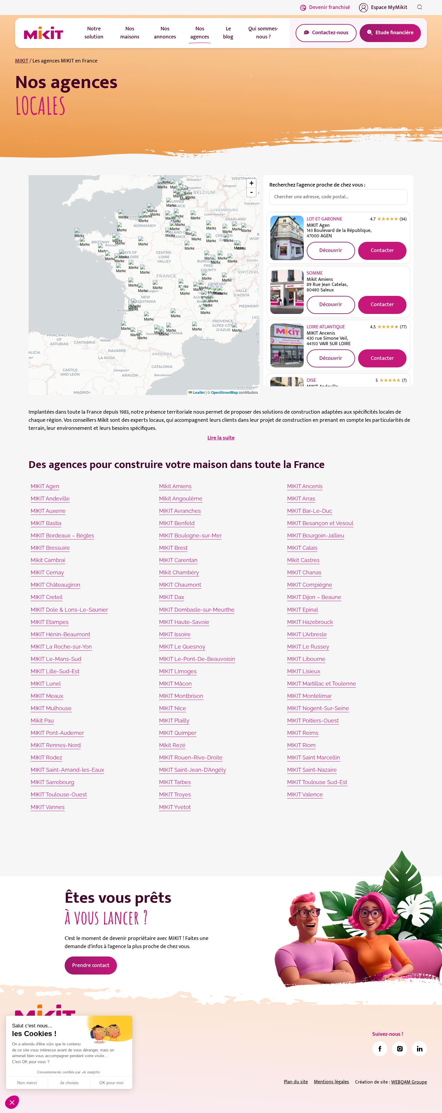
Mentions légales (331, 1082)
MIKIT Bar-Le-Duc (309, 511)
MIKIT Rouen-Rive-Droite (191, 757)
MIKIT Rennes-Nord (56, 745)
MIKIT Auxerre (48, 511)
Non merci (27, 1082)
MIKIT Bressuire (50, 548)
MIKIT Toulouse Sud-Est (317, 782)
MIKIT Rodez (46, 757)
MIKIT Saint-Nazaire (312, 770)
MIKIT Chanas (304, 572)
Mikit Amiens (175, 486)
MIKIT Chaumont (180, 585)
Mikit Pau (42, 720)
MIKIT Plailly (174, 720)
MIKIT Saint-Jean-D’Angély (192, 770)
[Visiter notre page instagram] (399, 1048)
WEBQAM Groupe (409, 1082)
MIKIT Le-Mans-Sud (56, 659)
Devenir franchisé (329, 7)
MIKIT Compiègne (309, 585)
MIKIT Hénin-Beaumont (60, 634)
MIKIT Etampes (50, 622)
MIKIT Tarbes (175, 782)
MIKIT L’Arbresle (307, 634)
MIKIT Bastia (46, 523)
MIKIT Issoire (175, 634)
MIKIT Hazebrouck (310, 622)
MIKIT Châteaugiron (55, 585)
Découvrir (330, 250)
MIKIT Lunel (46, 683)
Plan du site (296, 1082)
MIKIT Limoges (178, 671)
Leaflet (198, 392)
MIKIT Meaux (47, 696)
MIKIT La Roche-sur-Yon (61, 646)
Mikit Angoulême (180, 498)
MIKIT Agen (45, 486)
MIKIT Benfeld (177, 523)
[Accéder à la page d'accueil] (45, 1014)
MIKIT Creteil (47, 597)
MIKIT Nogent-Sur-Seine (318, 708)
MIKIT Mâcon (175, 683)
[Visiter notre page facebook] (379, 1048)
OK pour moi (111, 1082)
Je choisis (69, 1082)
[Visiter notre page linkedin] (419, 1048)
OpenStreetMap (224, 392)
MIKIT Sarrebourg (52, 782)
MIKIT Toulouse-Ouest (59, 794)
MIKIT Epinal (302, 610)
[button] (12, 1102)
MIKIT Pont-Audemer (57, 733)
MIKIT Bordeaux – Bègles (62, 535)
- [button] (251, 192)
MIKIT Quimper (177, 733)
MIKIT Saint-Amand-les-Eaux (67, 770)
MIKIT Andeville (50, 498)
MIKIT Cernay (47, 572)
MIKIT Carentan (178, 560)
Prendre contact (90, 965)
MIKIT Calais (302, 548)
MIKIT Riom (301, 745)
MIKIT (21, 60)
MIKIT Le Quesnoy (182, 646)
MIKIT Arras (301, 498)
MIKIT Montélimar (309, 696)
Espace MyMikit (389, 7)
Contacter (382, 250)
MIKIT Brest (173, 548)
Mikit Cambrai (48, 560)
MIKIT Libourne (306, 659)
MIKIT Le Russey (308, 646)
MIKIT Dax (171, 597)
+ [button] (251, 183)
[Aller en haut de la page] (419, 1099)
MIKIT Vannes (48, 807)
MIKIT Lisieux (303, 671)
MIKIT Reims (302, 733)
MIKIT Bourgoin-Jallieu (315, 535)
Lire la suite (221, 438)
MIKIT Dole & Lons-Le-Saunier (69, 610)
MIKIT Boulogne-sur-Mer (190, 535)
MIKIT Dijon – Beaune (314, 597)
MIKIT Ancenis (305, 486)
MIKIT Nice (172, 708)
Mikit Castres (303, 560)
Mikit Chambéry (179, 572)
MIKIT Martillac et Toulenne (321, 683)
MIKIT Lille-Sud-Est (55, 671)
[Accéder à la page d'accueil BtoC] (43, 33)
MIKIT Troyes (175, 794)
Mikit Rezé (172, 745)
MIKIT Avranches (180, 511)
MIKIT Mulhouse (51, 708)
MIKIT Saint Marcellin (313, 757)
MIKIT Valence (305, 794)
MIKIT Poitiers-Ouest (313, 720)
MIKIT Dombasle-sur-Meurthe (197, 610)
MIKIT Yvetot (175, 807)
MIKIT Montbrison (181, 696)
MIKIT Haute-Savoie (184, 622)
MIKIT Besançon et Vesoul (320, 523)
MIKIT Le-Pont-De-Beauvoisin (197, 659)
